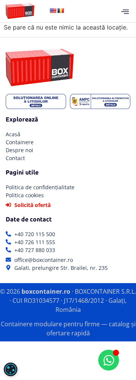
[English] (52, 11)
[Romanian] (60, 11)
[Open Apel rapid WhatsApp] (108, 360)
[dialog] (10, 369)
